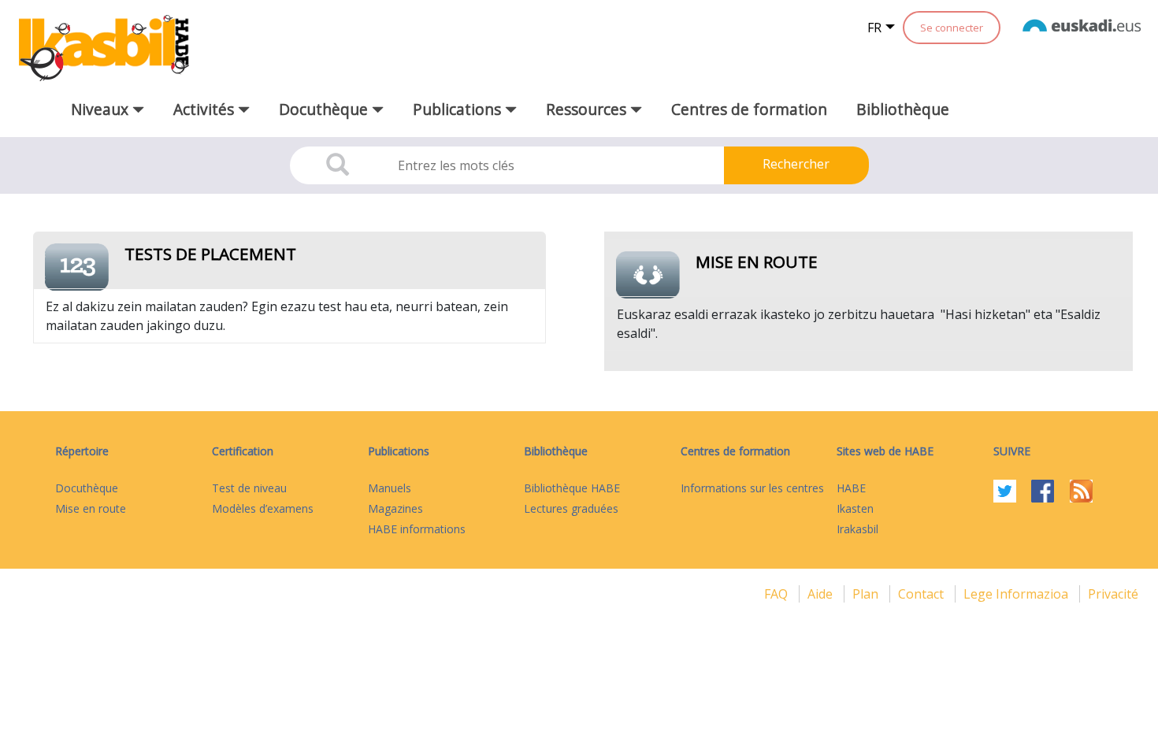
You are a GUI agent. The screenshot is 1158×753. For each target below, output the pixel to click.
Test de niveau (249, 487)
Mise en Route (757, 261)
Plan (866, 594)
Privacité (1113, 594)
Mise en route (90, 508)
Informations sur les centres (752, 487)
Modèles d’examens (263, 508)
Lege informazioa (1017, 594)
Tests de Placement (210, 254)
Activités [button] (205, 109)
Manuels (389, 487)
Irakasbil (857, 528)
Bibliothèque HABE (572, 487)
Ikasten (855, 508)
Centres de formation (749, 109)
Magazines (395, 508)
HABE (851, 487)
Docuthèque (86, 487)
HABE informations (417, 528)
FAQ (777, 594)
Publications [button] (459, 109)
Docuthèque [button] (325, 109)
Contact (922, 594)
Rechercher (796, 163)
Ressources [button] (588, 109)
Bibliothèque (902, 109)
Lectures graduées (571, 508)
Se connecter (951, 27)
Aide (821, 594)
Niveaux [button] (101, 109)
